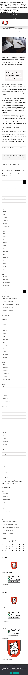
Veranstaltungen (6, 514)
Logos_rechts (6, 505)
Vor (24, 31)
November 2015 (6, 226)
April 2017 (5, 211)
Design (18, 147)
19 (6, 548)
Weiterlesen (15, 673)
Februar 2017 (5, 214)
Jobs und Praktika (6, 499)
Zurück (20, 31)
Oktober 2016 (6, 220)
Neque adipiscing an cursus (9, 198)
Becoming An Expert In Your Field (10, 188)
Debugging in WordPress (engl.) (13, 7)
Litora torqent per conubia (8, 201)
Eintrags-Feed (6, 279)
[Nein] (26, 670)
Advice (4, 233)
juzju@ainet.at (16, 18)
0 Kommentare (8, 148)
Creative (4, 236)
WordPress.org (6, 285)
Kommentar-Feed (6, 282)
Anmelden (5, 276)
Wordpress (5, 269)
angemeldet (8, 173)
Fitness (4, 245)
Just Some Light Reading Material (10, 191)
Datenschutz (5, 472)
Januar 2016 (5, 223)
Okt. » (6, 552)
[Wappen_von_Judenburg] (14, 562)
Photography (5, 251)
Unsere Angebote (6, 511)
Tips (3, 260)
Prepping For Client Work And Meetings (11, 194)
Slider (4, 254)
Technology (5, 257)
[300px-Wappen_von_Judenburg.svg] (14, 640)
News (4, 248)
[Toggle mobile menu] (25, 21)
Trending (4, 263)
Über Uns (5, 508)
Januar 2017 (5, 217)
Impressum (5, 469)
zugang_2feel (6, 147)
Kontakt (4, 466)
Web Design (5, 266)
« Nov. (3, 552)
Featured (5, 242)
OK (10, 673)
